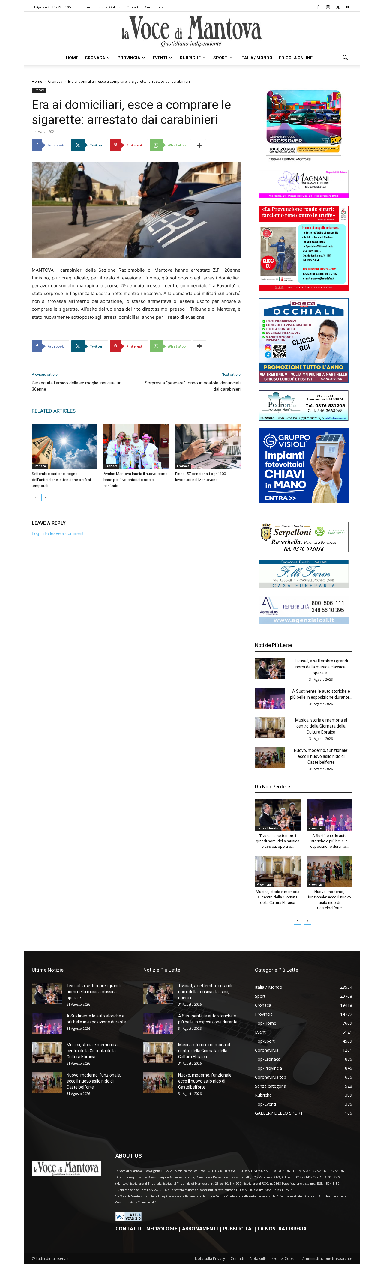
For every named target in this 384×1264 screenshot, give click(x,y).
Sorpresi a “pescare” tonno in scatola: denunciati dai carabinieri (193, 386)
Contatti (133, 7)
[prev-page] (35, 497)
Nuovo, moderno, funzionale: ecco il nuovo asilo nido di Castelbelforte (321, 756)
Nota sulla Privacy (210, 1258)
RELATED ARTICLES (54, 411)
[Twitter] (337, 7)
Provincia (129, 57)
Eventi (160, 57)
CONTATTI (128, 1228)
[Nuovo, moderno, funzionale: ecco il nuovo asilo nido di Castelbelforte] (270, 757)
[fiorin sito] (304, 586)
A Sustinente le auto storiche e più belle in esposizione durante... (329, 841)
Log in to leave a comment (58, 533)
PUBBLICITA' (238, 1228)
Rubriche (190, 57)
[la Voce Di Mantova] (192, 31)
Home (86, 7)
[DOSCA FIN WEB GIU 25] (304, 381)
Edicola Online (296, 57)
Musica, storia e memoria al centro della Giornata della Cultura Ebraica (321, 726)
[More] (199, 145)
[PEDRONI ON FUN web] (304, 419)
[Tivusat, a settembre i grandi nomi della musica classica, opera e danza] (270, 668)
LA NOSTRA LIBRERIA (282, 1228)
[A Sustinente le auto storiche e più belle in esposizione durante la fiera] (270, 698)
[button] (345, 58)
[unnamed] (304, 622)
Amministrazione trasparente (327, 1258)
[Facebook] (318, 7)
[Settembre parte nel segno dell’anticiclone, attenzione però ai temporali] (64, 446)
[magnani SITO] (304, 196)
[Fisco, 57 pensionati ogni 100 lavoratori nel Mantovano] (208, 446)
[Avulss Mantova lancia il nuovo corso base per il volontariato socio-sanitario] (136, 446)
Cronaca (95, 57)
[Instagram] (327, 7)
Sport (220, 57)
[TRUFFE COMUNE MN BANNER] (304, 289)
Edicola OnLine (109, 7)
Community (154, 7)
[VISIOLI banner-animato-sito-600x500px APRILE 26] (304, 501)
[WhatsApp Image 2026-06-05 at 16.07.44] (304, 161)
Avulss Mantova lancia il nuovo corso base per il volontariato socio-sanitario (136, 479)
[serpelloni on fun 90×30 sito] (304, 551)
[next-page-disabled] (45, 497)
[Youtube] (347, 7)
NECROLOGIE (161, 1228)
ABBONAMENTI (200, 1228)
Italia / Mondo (256, 57)
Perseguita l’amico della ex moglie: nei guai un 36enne (77, 386)
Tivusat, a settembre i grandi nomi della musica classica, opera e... (321, 667)
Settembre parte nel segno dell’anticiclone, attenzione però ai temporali (61, 479)
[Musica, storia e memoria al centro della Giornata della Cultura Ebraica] (270, 727)
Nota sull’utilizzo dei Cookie (273, 1258)
